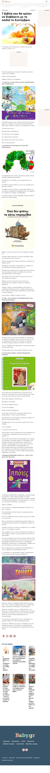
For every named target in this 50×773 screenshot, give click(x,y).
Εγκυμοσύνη (16, 741)
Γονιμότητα (6, 741)
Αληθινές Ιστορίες (8, 743)
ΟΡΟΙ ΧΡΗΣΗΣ (12, 757)
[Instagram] (26, 750)
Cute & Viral (20, 743)
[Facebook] (23, 750)
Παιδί (23, 741)
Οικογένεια (30, 741)
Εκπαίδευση (5, 10)
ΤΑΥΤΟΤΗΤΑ (4, 757)
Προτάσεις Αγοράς (32, 743)
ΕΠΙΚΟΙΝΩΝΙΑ (37, 757)
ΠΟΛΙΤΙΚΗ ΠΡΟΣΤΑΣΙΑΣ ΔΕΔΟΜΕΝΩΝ (24, 757)
